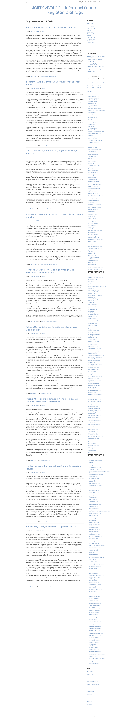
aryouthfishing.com (94, 522)
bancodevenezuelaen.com (94, 108)
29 (98, 88)
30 (100, 88)
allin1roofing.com (93, 586)
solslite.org (92, 579)
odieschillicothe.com (93, 346)
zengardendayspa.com (95, 533)
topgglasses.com (93, 510)
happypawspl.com (92, 353)
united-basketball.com (94, 524)
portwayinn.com (93, 580)
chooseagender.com (93, 114)
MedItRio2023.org (92, 264)
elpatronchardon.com (93, 383)
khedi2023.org (91, 288)
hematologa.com (93, 480)
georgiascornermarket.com (95, 357)
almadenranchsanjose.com (95, 230)
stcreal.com (91, 160)
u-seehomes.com (92, 206)
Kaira (35, 717)
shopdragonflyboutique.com (95, 420)
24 (103, 86)
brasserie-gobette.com (94, 426)
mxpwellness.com (93, 572)
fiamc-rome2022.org (93, 387)
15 (98, 84)
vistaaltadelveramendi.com (96, 466)
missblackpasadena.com (95, 513)
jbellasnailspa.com (92, 403)
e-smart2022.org (92, 218)
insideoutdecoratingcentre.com (96, 199)
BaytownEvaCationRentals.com (96, 131)
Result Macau (90, 674)
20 (93, 86)
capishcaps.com (92, 450)
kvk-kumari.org (93, 656)
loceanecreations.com (94, 616)
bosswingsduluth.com (93, 397)
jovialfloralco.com (92, 202)
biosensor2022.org (93, 299)
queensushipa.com (93, 170)
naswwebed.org (92, 236)
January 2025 (90, 35)
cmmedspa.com (93, 593)
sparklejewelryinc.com (94, 534)
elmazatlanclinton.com (93, 343)
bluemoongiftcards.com (95, 603)
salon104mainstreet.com (94, 366)
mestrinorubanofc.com (95, 635)
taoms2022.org (92, 306)
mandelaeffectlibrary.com (94, 123)
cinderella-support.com (94, 179)
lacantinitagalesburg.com (94, 348)
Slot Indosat (90, 698)
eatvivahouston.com (94, 490)
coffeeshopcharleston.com (95, 364)
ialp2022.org (91, 300)
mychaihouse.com (92, 405)
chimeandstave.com (94, 494)
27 (93, 88)
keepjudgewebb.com (94, 587)
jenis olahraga (44, 145)
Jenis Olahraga (98, 1)
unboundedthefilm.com (94, 100)
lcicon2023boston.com (93, 266)
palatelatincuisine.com (94, 487)
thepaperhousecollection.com (96, 575)
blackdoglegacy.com (94, 488)
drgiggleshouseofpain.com (95, 190)
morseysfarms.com (93, 429)
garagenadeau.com (93, 193)
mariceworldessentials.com (95, 389)
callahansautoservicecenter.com (96, 355)
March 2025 (90, 32)
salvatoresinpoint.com (93, 200)
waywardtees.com (92, 105)
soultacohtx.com (92, 449)
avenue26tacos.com (94, 508)
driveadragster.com (94, 478)
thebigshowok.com (94, 492)
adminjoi (43, 31)
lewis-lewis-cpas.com (93, 223)
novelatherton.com (94, 637)
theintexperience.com (93, 98)
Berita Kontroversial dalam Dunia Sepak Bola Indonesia (52, 27)
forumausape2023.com (94, 257)
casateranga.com (93, 563)
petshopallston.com (94, 506)
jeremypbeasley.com (93, 186)
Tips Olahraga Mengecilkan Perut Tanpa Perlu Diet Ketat (52, 526)
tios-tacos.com (92, 526)
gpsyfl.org (90, 452)
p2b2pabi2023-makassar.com (95, 277)
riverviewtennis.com (93, 431)
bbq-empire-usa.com (93, 438)
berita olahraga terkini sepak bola (48, 76)
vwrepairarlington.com (95, 459)
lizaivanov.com (92, 481)
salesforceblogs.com (93, 128)
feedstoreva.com (92, 440)
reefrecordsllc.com (93, 519)
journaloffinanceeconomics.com (97, 654)
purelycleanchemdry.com (94, 149)
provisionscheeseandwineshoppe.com (97, 286)
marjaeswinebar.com (93, 341)
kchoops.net (92, 607)
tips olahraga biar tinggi (46, 393)
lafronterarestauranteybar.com (97, 545)
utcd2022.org (91, 297)
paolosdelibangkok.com (94, 412)
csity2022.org (91, 313)
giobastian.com (93, 552)
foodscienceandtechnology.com (97, 658)
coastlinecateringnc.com (95, 467)
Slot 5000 (89, 688)
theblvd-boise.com (92, 214)
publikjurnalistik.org (94, 649)
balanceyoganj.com (93, 126)
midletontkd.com (93, 595)
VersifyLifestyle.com (93, 144)
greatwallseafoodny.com (95, 496)
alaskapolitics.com (92, 117)
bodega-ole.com (93, 632)
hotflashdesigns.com (93, 191)
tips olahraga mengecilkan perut (48, 586)
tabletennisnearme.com (94, 445)
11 (87, 84)
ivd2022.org (91, 311)
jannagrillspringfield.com (94, 380)
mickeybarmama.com (93, 417)
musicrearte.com (92, 428)
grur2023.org (91, 250)
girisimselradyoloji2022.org (95, 295)
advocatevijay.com (92, 232)
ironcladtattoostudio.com (95, 536)
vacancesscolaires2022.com (95, 269)
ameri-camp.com (92, 174)
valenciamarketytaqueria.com (96, 517)
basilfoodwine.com (94, 598)
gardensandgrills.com (94, 596)
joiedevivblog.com (93, 619)
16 (100, 84)
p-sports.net (92, 503)
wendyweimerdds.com (93, 172)
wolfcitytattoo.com (93, 542)
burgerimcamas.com (94, 663)
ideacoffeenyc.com (92, 344)
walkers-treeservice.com (95, 566)
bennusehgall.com (92, 316)
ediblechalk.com (92, 443)
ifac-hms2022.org (92, 304)
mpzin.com (90, 158)
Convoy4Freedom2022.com (95, 248)
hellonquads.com (92, 325)
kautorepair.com (92, 339)
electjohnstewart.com (94, 640)
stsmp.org (90, 119)
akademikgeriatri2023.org (94, 290)
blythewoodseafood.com (94, 410)
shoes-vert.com (92, 332)
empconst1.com (92, 177)
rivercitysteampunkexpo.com (96, 605)
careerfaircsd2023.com (93, 260)
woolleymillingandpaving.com (96, 557)
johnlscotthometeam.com (94, 204)
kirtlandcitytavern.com (94, 610)
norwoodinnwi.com (94, 625)
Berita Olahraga (91, 1)
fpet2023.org (91, 216)
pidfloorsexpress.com (93, 107)
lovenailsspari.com (92, 371)
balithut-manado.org (93, 237)
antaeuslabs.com (92, 147)
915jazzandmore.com (93, 392)
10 (103, 82)
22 (98, 86)
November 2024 (91, 39)
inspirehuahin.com (92, 183)
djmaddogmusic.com (94, 582)
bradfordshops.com (93, 229)
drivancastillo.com (93, 591)
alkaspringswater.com (93, 367)
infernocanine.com (94, 573)
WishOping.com (92, 151)
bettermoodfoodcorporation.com (96, 110)
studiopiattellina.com (93, 378)
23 (100, 86)
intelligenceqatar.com (93, 137)
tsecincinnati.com (92, 318)
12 (90, 84)
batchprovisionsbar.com (94, 424)
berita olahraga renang (46, 460)
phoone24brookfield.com (94, 415)
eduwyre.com (91, 211)
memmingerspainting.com (94, 184)
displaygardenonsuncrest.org (95, 436)
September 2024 (91, 42)
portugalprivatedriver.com (94, 360)
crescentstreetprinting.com (96, 474)
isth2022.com (91, 276)
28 (95, 88)
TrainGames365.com (93, 130)
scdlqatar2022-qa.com (93, 283)
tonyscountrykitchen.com (94, 401)
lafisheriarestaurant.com (94, 390)
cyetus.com (91, 227)
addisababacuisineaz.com (95, 662)
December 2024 (91, 37)
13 (93, 84)
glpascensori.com (93, 554)
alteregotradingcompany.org (95, 239)
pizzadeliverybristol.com (94, 350)
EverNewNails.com (92, 197)
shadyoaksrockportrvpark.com (96, 336)
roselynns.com (91, 124)
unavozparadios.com (93, 330)
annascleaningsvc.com (94, 540)
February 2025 (90, 34)
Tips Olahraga (95, 3)
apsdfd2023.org (92, 255)
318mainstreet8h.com (93, 369)
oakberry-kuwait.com (93, 373)
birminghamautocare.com (94, 399)
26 (90, 88)
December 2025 (91, 28)
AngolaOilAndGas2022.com (95, 246)
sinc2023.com (91, 281)
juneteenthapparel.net (95, 651)
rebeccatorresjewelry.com (94, 165)
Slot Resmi (89, 701)
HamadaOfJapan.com (93, 142)
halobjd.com (91, 135)
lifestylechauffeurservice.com (95, 195)
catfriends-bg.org (92, 101)
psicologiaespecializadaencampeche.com (99, 471)
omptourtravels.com (94, 642)
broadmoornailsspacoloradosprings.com (99, 511)
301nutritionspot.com (94, 612)
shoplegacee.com (92, 153)
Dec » (91, 91)
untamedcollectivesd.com (95, 570)
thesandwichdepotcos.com (94, 188)
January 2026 (90, 27)
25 (87, 88)
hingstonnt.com (92, 112)
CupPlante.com (92, 156)
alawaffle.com (92, 520)
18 (87, 86)
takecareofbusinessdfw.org (95, 140)
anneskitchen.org (93, 515)
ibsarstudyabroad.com (93, 314)
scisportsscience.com (94, 660)
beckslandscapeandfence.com (96, 464)
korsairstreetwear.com (95, 504)
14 (95, 84)
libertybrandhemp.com (95, 623)
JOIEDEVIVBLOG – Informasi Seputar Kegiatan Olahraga (65, 10)
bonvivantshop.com (93, 154)
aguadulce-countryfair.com (95, 394)
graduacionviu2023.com (95, 529)
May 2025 (89, 30)
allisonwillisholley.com (94, 577)
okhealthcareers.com (93, 96)
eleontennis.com (92, 225)
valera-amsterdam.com (95, 621)
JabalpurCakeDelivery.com (94, 133)
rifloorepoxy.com (93, 556)
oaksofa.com (91, 447)
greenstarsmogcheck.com (94, 352)
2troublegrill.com (93, 561)
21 (95, 86)
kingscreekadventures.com (95, 146)
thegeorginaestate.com (94, 408)
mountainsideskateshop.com (96, 609)
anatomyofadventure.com (95, 589)
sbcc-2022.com (91, 244)
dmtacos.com (92, 473)
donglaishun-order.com (94, 385)
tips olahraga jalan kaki (46, 208)
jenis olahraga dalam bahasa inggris (49, 321)
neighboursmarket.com (95, 626)
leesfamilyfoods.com (93, 222)
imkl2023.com (91, 259)
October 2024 (90, 41)
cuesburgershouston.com (95, 469)
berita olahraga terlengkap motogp (49, 264)
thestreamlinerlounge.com (96, 633)
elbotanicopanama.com (94, 334)
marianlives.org (92, 103)
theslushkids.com (93, 550)
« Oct (88, 91)
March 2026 (90, 23)
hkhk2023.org (91, 252)
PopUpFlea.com (92, 161)
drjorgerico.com (92, 169)
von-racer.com (91, 362)
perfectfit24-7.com (92, 359)
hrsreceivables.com (93, 176)
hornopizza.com (93, 476)
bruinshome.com (93, 538)
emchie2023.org (92, 293)
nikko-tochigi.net (93, 600)
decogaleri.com (92, 329)
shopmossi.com (93, 568)
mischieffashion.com (93, 209)
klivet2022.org (91, 302)
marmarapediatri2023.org (94, 292)
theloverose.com (93, 497)
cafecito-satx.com (93, 527)
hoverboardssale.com (93, 115)
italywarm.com (92, 653)
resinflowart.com (93, 501)
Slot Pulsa (89, 678)
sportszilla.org (91, 422)
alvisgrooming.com (93, 406)
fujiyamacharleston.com (94, 382)
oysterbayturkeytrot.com (95, 543)
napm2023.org (91, 253)
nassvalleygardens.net (94, 639)
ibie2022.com (91, 243)
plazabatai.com (92, 322)
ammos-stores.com (94, 614)
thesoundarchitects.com (95, 584)
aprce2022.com (92, 241)
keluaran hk (90, 704)
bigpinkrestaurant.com (94, 181)
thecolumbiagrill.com (93, 285)
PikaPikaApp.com (92, 138)
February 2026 (90, 25)
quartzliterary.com (92, 375)
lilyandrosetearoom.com (95, 547)
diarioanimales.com (93, 327)
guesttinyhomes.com (94, 483)
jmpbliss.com (91, 167)
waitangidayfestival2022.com (95, 267)
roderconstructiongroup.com (95, 320)
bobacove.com (91, 413)
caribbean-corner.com (94, 602)
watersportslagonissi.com (94, 207)
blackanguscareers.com (95, 628)
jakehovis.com (91, 396)
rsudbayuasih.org (93, 647)
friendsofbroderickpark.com (95, 376)
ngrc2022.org (91, 220)
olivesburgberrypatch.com (95, 549)
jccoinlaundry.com (92, 337)
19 (90, 86)
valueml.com (91, 163)
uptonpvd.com (92, 559)
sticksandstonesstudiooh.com (96, 564)
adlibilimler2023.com (93, 234)
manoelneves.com (92, 121)
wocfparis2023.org (92, 279)
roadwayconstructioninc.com (95, 419)
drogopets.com (92, 442)
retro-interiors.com (93, 213)
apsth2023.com (92, 262)
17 (103, 84)
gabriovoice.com (93, 499)
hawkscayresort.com (93, 323)
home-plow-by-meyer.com (95, 485)
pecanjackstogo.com (94, 531)
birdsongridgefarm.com (95, 617)
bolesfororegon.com (94, 630)
